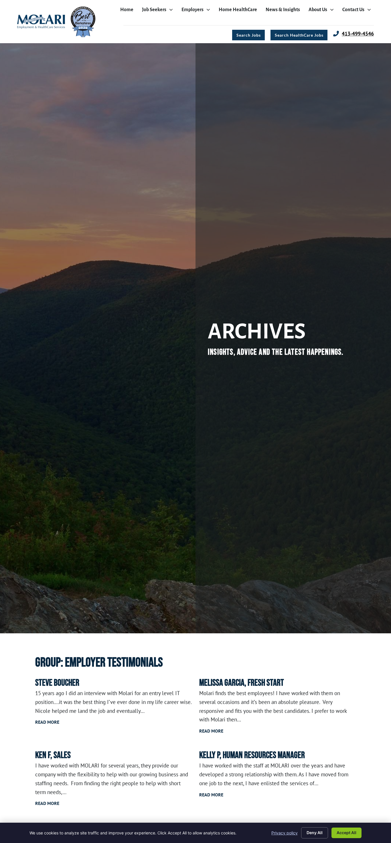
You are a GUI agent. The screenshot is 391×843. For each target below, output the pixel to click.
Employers (197, 11)
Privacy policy (284, 832)
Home (128, 11)
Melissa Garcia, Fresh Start (241, 683)
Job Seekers (159, 11)
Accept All (346, 832)
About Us (323, 11)
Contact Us (358, 11)
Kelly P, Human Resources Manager (252, 755)
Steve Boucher (57, 683)
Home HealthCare (239, 11)
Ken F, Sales (53, 755)
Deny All (315, 832)
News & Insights (284, 11)
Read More (47, 722)
